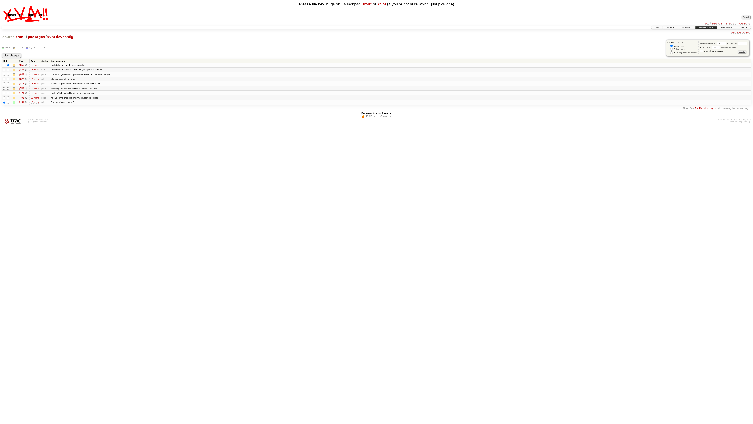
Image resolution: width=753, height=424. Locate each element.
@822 (21, 79)
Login (706, 23)
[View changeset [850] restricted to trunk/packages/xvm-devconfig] (26, 65)
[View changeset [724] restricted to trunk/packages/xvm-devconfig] (26, 93)
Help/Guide (717, 23)
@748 (21, 88)
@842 (21, 74)
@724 (21, 93)
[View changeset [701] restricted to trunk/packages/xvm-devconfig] (26, 102)
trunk (20, 37)
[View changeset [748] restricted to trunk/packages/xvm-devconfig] (26, 88)
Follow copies (679, 49)
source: (9, 37)
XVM (381, 4)
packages (36, 37)
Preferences (744, 23)
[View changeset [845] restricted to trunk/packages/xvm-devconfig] (26, 69)
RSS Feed (370, 116)
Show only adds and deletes (685, 53)
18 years (35, 65)
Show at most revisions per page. (718, 47)
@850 (21, 65)
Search (743, 27)
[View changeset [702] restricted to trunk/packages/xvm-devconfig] (26, 97)
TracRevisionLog (704, 108)
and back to (732, 43)
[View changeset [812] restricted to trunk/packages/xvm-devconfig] (26, 83)
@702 (21, 97)
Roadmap (686, 27)
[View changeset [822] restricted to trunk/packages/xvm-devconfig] (26, 79)
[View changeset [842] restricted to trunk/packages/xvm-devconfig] (26, 74)
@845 (21, 69)
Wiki (657, 27)
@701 (21, 102)
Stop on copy (679, 46)
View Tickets (726, 27)
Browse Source (706, 27)
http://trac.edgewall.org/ (740, 122)
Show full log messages (713, 51)
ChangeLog (385, 116)
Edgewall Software (38, 122)
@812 (21, 83)
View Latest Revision (740, 32)
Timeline (670, 27)
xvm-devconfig (60, 37)
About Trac (731, 23)
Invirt (367, 4)
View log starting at (708, 43)
